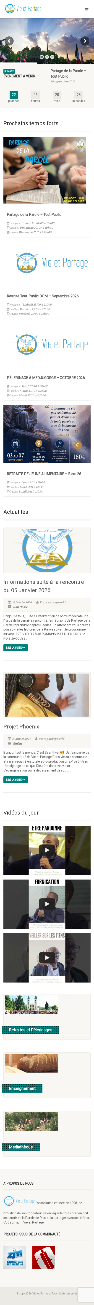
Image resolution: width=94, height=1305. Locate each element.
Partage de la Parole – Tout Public (34, 214)
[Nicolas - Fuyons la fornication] (47, 904)
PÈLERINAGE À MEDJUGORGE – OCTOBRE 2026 (46, 378)
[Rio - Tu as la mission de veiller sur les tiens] (47, 958)
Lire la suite (14, 647)
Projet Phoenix (21, 726)
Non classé (20, 607)
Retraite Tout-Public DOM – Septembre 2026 (43, 296)
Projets (17, 743)
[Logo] (31, 9)
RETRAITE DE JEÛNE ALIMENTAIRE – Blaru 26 (44, 474)
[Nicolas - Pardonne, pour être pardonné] (47, 850)
